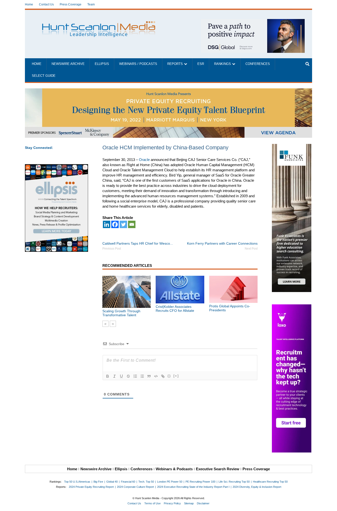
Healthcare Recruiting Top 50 (270, 481)
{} (169, 376)
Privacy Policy (172, 503)
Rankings (222, 64)
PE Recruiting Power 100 (200, 481)
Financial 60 (128, 481)
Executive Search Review (217, 469)
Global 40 (112, 481)
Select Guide (44, 76)
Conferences (257, 64)
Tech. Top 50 (146, 481)
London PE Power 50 (169, 481)
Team (91, 4)
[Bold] (107, 376)
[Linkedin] (106, 224)
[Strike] (128, 376)
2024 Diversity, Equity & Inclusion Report (257, 486)
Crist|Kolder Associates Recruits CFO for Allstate (175, 309)
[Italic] (114, 376)
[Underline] (121, 376)
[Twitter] (123, 224)
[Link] (162, 376)
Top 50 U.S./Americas (77, 481)
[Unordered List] (142, 376)
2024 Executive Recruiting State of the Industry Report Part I (193, 486)
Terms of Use (152, 503)
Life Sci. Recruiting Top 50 (234, 481)
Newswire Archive (68, 64)
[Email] (131, 224)
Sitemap (189, 503)
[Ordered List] (135, 376)
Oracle (144, 159)
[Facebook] (115, 224)
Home (29, 4)
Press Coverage (70, 4)
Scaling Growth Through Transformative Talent (121, 313)
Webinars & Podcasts (174, 469)
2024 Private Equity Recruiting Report (91, 486)
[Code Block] (155, 376)
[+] (176, 376)
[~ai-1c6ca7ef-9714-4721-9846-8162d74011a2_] (253, 22)
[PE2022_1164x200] (168, 91)
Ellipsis (102, 64)
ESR (200, 64)
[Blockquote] (149, 376)
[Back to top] (330, 504)
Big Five (98, 481)
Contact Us (46, 4)
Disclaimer (203, 503)
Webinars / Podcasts (138, 64)
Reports (175, 64)
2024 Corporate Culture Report (135, 486)
